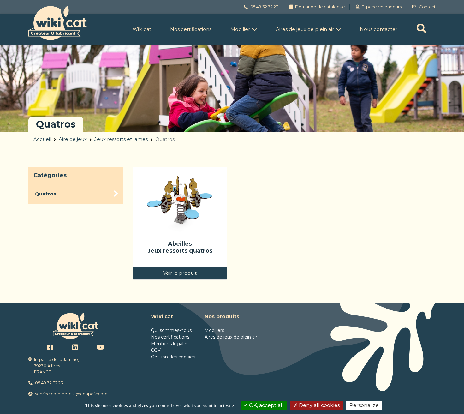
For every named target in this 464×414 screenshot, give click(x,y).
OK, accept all (266, 405)
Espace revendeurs (382, 6)
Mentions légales (169, 343)
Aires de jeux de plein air (305, 29)
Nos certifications (190, 29)
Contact (427, 6)
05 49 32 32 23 (49, 383)
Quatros (45, 194)
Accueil (42, 139)
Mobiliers (214, 330)
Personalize (364, 405)
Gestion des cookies (173, 357)
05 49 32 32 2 (263, 6)
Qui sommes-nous (171, 330)
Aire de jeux (73, 139)
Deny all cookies (319, 405)
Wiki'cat (142, 29)
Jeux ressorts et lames (121, 139)
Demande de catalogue (320, 6)
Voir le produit (180, 273)
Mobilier (240, 29)
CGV (156, 350)
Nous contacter (378, 29)
